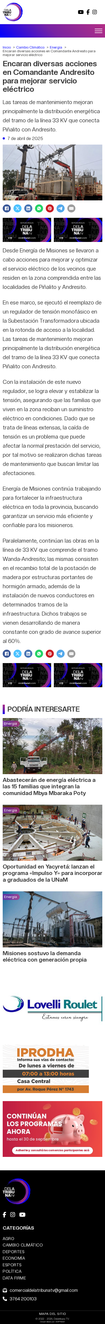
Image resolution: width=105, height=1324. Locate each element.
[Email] (71, 208)
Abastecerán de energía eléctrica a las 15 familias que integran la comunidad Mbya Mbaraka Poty (49, 787)
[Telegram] (61, 208)
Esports (12, 1265)
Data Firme (14, 1278)
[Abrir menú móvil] (98, 31)
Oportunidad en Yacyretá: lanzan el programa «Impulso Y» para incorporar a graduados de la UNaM (52, 873)
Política (12, 1271)
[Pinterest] (50, 208)
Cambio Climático (23, 1245)
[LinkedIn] (28, 208)
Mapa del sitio (52, 1313)
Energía (10, 723)
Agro (8, 1238)
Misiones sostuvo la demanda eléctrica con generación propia (45, 956)
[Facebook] (7, 208)
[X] (17, 208)
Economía (14, 1258)
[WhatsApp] (39, 208)
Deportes (13, 1251)
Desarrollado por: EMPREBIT (52, 1322)
